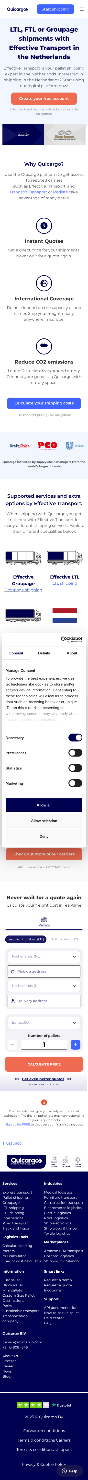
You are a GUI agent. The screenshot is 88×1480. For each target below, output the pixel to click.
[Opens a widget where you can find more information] (69, 1471)
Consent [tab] (16, 653)
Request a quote (58, 1285)
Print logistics (56, 1218)
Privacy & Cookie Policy (44, 1464)
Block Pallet (12, 1285)
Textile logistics (57, 1233)
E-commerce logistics (63, 1208)
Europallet (11, 1280)
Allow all (44, 805)
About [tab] (72, 653)
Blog (6, 1376)
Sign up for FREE (17, 1124)
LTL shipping (65, 583)
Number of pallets (44, 1035)
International (13, 1218)
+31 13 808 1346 (15, 1347)
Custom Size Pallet (18, 1295)
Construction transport (63, 1202)
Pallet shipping (15, 1197)
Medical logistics (58, 1192)
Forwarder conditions (44, 1430)
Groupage (11, 1202)
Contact (9, 1361)
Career (8, 1366)
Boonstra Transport (28, 192)
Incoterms (53, 1290)
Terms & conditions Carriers (44, 1440)
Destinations (13, 1300)
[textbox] (44, 956)
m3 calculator (14, 1256)
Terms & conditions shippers (44, 1449)
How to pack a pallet (61, 1313)
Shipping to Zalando (61, 1261)
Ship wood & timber (61, 1228)
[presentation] (44, 971)
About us (10, 1356)
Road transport (15, 1223)
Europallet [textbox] (21, 1022)
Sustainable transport (20, 1311)
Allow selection (44, 821)
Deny (44, 836)
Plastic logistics (57, 1213)
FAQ (48, 1323)
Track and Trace (15, 1228)
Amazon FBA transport (63, 1251)
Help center (54, 1318)
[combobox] (44, 957)
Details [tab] (44, 653)
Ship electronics (57, 1223)
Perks (7, 1305)
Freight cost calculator (22, 1261)
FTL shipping (13, 1213)
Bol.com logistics (59, 1256)
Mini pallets (12, 1290)
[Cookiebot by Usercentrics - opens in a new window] (62, 639)
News (7, 1371)
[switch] (75, 753)
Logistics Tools (15, 1237)
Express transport (17, 1192)
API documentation (60, 1307)
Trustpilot (11, 1143)
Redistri (60, 192)
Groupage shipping (23, 590)
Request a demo (58, 1280)
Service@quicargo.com (22, 1342)
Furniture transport (60, 1197)
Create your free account (44, 98)
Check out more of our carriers (44, 854)
